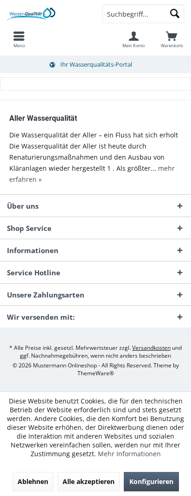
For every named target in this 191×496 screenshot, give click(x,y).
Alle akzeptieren (89, 481)
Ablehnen (33, 481)
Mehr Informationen (129, 453)
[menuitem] (19, 39)
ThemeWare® (95, 373)
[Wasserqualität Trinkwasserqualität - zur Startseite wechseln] (48, 14)
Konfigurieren (151, 481)
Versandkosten (151, 348)
